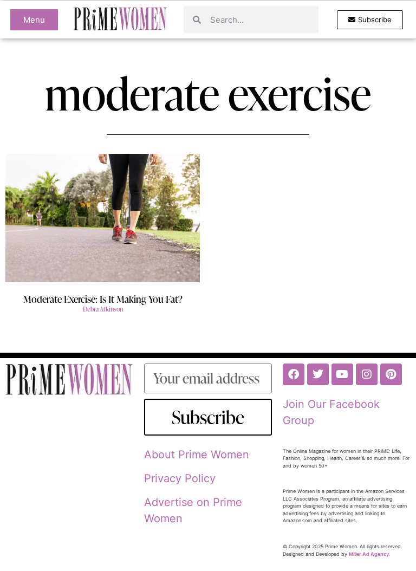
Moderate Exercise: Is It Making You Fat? (103, 299)
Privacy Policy (180, 478)
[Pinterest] (391, 374)
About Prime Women (196, 454)
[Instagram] (367, 374)
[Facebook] (293, 374)
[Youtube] (342, 374)
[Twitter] (318, 374)
